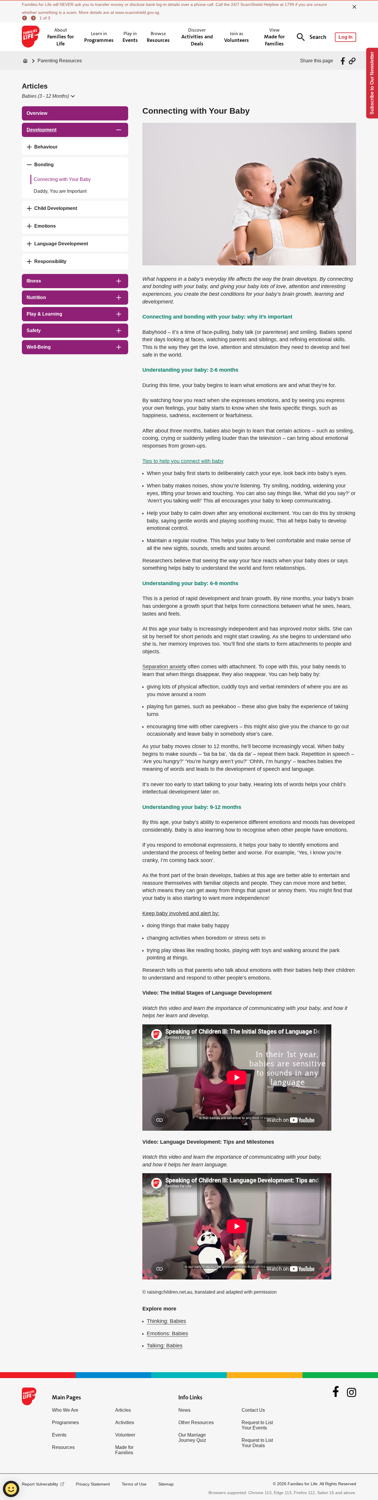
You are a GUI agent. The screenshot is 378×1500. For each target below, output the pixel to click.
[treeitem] (75, 113)
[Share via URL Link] (352, 61)
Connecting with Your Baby (62, 179)
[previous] (25, 18)
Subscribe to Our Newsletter (371, 83)
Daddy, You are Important (60, 191)
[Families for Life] (32, 37)
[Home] (25, 60)
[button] (48, 96)
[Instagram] (351, 1392)
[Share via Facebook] (343, 61)
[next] (34, 18)
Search (317, 37)
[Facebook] (335, 1392)
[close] (354, 7)
